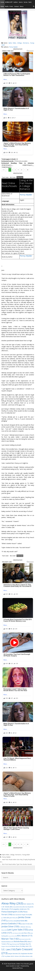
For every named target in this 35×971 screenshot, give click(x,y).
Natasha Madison (7, 941)
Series (26, 2)
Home (2, 2)
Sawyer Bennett (14, 953)
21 (21, 169)
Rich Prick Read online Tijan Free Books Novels (17, 864)
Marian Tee (10, 938)
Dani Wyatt (29, 907)
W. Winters (17, 956)
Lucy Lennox (12, 936)
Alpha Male (12, 43)
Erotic (11, 6)
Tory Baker (8, 956)
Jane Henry (14, 917)
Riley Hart (26, 946)
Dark (29, 2)
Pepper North (6, 946)
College (19, 43)
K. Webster (23, 927)
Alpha (2, 6)
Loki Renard (16, 933)
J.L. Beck (5, 917)
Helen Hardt (16, 914)
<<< (4, 169)
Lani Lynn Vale (17, 929)
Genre (21, 2)
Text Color (5, 177)
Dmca (21, 6)
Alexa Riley (12, 903)
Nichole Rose (20, 941)
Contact (16, 6)
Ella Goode (6, 909)
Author (16, 2)
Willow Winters (27, 956)
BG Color (13, 177)
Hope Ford (26, 915)
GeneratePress (17, 968)
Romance (26, 43)
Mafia (7, 6)
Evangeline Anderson (20, 909)
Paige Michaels (14, 944)
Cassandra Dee (19, 907)
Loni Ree (25, 933)
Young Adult (26, 855)
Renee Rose (16, 946)
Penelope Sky (25, 944)
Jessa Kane (21, 921)
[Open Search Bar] (33, 6)
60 (27, 169)
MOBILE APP (9, 2)
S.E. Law (8, 949)
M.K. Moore (24, 935)
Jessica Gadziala (11, 923)
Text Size (20, 177)
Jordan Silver (10, 926)
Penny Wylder (13, 47)
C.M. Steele (6, 907)
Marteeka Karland (24, 939)
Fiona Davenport (12, 911)
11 (18, 169)
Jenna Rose (11, 921)
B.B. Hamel (29, 904)
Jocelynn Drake (26, 924)
